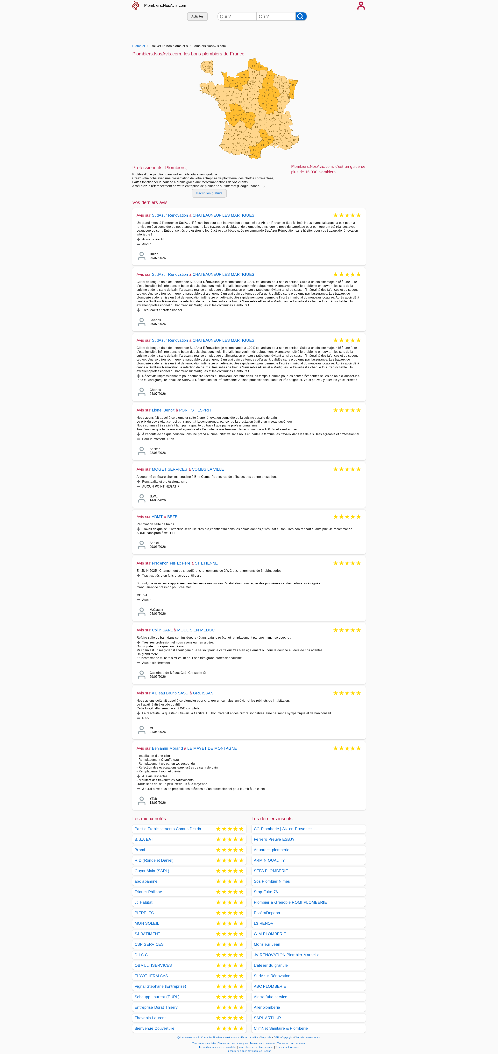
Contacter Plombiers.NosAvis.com (220, 1037)
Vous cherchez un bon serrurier (256, 1047)
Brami (140, 850)
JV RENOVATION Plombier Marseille (286, 955)
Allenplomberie (267, 1007)
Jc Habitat (144, 902)
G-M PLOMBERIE (270, 934)
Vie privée (266, 1037)
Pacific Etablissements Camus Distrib (168, 829)
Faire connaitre (249, 1037)
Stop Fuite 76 (266, 892)
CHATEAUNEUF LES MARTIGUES (223, 215)
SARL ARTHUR (267, 1018)
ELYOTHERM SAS (151, 976)
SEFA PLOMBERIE (271, 871)
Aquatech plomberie (271, 850)
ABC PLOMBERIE (270, 986)
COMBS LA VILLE (208, 469)
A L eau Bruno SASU (170, 693)
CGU (276, 1037)
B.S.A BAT (144, 839)
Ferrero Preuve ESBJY (274, 839)
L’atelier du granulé (271, 965)
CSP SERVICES (149, 944)
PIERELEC (144, 913)
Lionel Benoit (163, 410)
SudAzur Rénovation (170, 215)
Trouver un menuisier (204, 1043)
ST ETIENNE (206, 563)
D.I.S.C (141, 955)
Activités (197, 16)
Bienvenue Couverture (154, 1028)
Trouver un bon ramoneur (291, 1043)
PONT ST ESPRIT (195, 410)
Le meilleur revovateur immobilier (218, 1047)
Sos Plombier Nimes (272, 881)
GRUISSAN (203, 693)
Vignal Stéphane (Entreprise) (160, 986)
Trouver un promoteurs (263, 1043)
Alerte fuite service (270, 997)
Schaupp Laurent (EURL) (157, 997)
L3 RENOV (264, 923)
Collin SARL (162, 630)
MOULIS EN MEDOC (196, 630)
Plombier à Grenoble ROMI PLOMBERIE (290, 902)
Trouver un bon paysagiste (233, 1043)
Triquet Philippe (148, 892)
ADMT (157, 517)
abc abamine (146, 881)
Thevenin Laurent (150, 1018)
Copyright (287, 1037)
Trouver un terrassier (287, 1047)
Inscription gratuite (209, 193)
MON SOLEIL (147, 923)
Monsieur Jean (267, 944)
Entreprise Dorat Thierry (156, 1007)
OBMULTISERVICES (153, 965)
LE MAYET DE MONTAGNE (212, 748)
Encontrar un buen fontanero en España (249, 1051)
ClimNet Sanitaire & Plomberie (281, 1028)
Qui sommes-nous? (188, 1037)
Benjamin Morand (167, 748)
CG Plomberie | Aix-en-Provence (283, 829)
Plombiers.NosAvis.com (165, 5)
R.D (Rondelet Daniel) (154, 860)
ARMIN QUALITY (269, 860)
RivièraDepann (267, 913)
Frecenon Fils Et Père (171, 563)
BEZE (172, 517)
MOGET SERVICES (169, 469)
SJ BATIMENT (147, 934)
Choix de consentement (307, 1037)
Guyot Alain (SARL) (152, 871)
